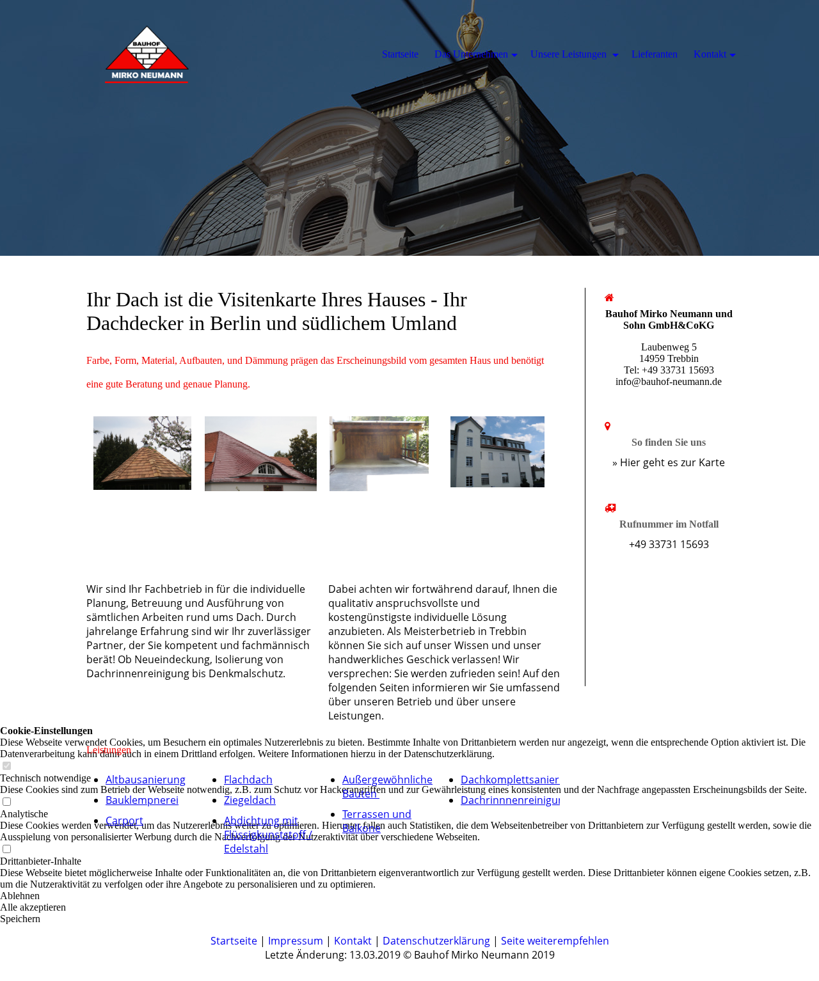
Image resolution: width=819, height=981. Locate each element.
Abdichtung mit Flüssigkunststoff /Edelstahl (268, 834)
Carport (124, 820)
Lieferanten (655, 54)
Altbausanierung (146, 780)
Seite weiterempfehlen (555, 941)
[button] (409, 919)
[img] (409, 128)
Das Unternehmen (471, 54)
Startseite (234, 941)
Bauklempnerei (142, 800)
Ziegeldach (250, 800)
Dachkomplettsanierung (519, 780)
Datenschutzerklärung (436, 941)
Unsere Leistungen (569, 54)
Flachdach (248, 780)
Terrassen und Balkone (376, 821)
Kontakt (353, 941)
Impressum (295, 941)
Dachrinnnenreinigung (515, 800)
